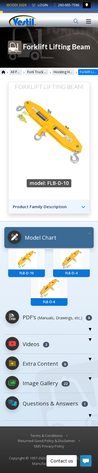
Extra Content (43, 363)
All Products (16, 72)
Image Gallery (44, 383)
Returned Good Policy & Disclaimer (46, 440)
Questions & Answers (53, 403)
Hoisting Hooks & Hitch (64, 72)
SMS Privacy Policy (49, 446)
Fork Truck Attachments (37, 72)
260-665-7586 (68, 5)
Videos (34, 344)
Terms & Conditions (46, 435)
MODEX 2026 (16, 5)
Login (42, 5)
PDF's (55, 317)
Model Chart (39, 237)
